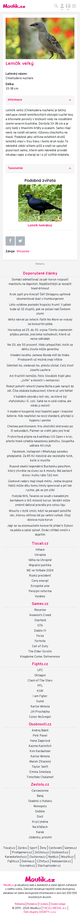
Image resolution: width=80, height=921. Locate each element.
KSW (40, 691)
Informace (40, 100)
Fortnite (40, 641)
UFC (40, 670)
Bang (40, 796)
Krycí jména (40, 822)
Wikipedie (23, 251)
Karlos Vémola (40, 707)
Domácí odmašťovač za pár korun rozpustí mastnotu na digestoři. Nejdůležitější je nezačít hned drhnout (40, 284)
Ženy (43, 848)
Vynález (40, 596)
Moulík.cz (67, 857)
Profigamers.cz (22, 852)
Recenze (40, 610)
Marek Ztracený (40, 762)
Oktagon (40, 675)
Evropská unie (40, 586)
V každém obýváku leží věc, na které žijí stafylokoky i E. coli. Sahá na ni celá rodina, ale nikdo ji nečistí (40, 401)
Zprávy (22, 848)
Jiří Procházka (40, 712)
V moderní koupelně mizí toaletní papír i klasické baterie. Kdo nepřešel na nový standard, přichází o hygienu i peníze (40, 416)
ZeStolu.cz (41, 852)
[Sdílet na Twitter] (20, 241)
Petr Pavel (40, 736)
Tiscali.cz (40, 543)
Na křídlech (40, 827)
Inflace (40, 550)
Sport (33, 848)
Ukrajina (40, 555)
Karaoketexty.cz (16, 857)
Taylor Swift (40, 767)
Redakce (32, 904)
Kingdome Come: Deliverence (40, 657)
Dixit (40, 817)
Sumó (40, 701)
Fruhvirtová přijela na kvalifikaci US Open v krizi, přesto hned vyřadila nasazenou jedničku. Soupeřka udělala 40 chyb (40, 441)
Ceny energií (40, 581)
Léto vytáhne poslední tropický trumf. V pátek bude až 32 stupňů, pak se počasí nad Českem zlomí (40, 309)
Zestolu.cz (40, 784)
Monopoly (40, 806)
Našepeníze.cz (61, 861)
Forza (40, 636)
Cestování (55, 848)
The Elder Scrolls (40, 651)
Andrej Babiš (40, 730)
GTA (40, 626)
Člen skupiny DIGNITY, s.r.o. (40, 912)
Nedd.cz (53, 857)
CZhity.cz (43, 861)
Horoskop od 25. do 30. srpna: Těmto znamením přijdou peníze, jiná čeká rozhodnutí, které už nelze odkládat (40, 334)
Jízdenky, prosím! (40, 837)
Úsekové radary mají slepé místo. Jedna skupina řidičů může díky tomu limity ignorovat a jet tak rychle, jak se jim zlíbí (40, 486)
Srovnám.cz (27, 866)
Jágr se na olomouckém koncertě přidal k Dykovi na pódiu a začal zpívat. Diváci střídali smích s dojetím (40, 530)
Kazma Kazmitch (40, 746)
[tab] (40, 100)
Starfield (40, 620)
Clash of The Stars (40, 681)
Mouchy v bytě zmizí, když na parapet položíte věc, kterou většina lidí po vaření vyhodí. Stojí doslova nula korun (40, 515)
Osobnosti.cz (40, 724)
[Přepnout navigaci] (62, 5)
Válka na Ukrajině (40, 560)
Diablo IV (40, 631)
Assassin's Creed (40, 615)
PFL (40, 686)
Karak (40, 832)
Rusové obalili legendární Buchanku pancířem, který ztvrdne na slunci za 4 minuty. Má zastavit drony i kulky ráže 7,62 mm (40, 471)
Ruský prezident (40, 576)
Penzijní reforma (40, 591)
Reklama (20, 904)
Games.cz (40, 604)
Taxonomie (40, 168)
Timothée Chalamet (40, 777)
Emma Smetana (40, 772)
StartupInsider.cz (49, 866)
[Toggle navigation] (74, 5)
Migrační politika (40, 565)
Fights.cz (40, 664)
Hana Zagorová (40, 741)
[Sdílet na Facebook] (10, 241)
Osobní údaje (57, 904)
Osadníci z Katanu (40, 801)
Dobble (40, 811)
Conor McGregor (40, 717)
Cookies (43, 904)
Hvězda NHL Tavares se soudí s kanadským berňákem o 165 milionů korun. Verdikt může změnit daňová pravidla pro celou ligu (40, 500)
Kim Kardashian (40, 751)
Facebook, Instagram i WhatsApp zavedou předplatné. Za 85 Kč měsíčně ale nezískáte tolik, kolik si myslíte (40, 456)
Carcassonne (40, 791)
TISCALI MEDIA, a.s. (55, 908)
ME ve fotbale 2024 (40, 570)
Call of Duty (40, 646)
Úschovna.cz (37, 857)
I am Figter (40, 696)
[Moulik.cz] (14, 5)
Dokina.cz (28, 861)
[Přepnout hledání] (56, 5)
